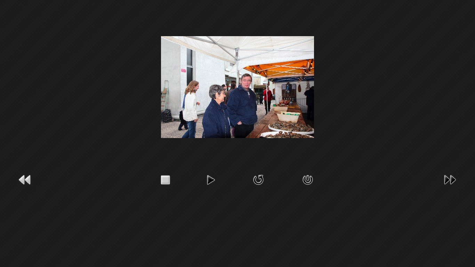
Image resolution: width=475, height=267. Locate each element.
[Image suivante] (450, 179)
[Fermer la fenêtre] (308, 179)
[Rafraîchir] (258, 179)
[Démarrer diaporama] (210, 179)
